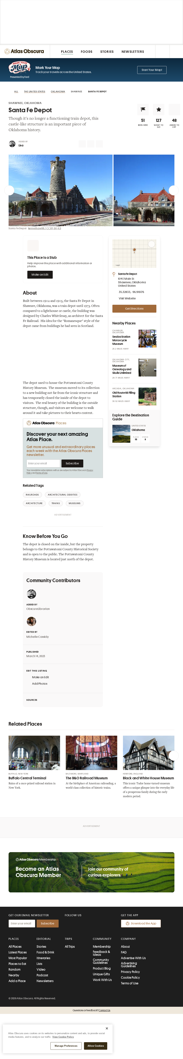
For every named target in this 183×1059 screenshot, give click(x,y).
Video (41, 969)
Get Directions (134, 308)
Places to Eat (17, 963)
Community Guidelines (101, 961)
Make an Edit (40, 274)
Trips (69, 938)
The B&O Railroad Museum (87, 778)
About (125, 946)
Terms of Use (41, 473)
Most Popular (18, 958)
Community (102, 938)
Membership (102, 946)
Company (128, 938)
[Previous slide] (9, 190)
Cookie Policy (130, 977)
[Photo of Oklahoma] (121, 434)
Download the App (143, 923)
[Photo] (147, 339)
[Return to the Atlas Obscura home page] (25, 51)
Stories (41, 946)
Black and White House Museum (148, 778)
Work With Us (102, 979)
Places (14, 938)
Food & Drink (45, 952)
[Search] (176, 51)
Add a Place (17, 981)
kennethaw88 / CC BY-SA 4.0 (44, 228)
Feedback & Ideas (101, 953)
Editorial (44, 938)
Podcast (42, 975)
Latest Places (18, 952)
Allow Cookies (96, 1046)
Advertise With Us (133, 958)
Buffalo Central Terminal (27, 778)
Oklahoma (138, 430)
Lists (39, 963)
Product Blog (102, 968)
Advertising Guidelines (129, 965)
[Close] (107, 1028)
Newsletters (45, 981)
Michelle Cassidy (37, 636)
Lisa (21, 145)
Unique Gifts (101, 974)
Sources (31, 700)
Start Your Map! (152, 70)
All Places (15, 946)
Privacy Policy (130, 971)
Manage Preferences (66, 1046)
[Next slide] (174, 190)
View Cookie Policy (63, 1037)
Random (15, 969)
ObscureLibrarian (38, 609)
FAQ (124, 952)
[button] (143, 109)
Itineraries (43, 958)
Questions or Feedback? (91, 1010)
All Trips (70, 946)
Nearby (14, 975)
